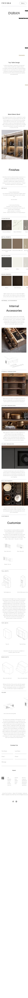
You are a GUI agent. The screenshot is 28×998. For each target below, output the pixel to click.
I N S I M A (6, 3)
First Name (4, 751)
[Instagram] (16, 801)
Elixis (16, 779)
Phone (16, 756)
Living (8, 782)
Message (4, 761)
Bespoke (9, 779)
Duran (16, 782)
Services (9, 785)
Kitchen (16, 777)
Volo (16, 783)
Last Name (17, 751)
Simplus (16, 780)
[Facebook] (13, 801)
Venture (9, 780)
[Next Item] (25, 227)
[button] (22, 3)
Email (3, 756)
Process (9, 783)
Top (8, 777)
